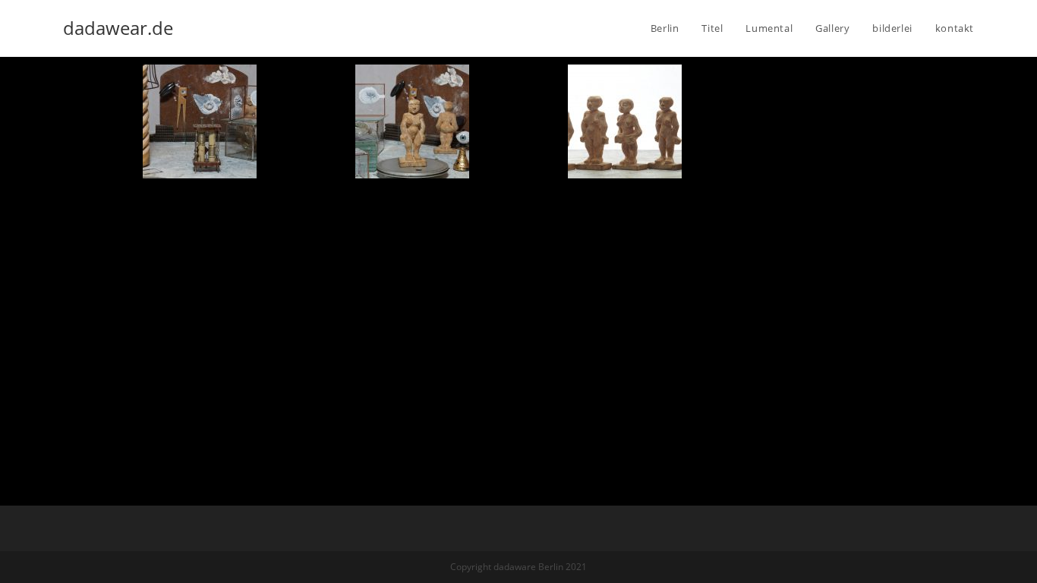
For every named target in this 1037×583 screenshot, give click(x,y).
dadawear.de (118, 27)
